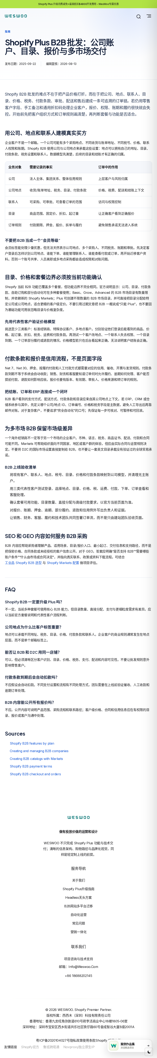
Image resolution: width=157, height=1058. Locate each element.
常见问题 (78, 923)
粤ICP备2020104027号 (53, 1040)
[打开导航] (149, 16)
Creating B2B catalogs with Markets (36, 759)
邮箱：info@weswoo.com (78, 967)
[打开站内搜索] (139, 16)
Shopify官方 (30, 1047)
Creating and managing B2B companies (39, 751)
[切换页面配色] (149, 1052)
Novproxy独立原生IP (79, 1047)
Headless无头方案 (78, 897)
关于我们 (78, 880)
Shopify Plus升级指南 (78, 889)
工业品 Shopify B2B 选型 (23, 563)
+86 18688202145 (78, 976)
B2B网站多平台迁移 (78, 906)
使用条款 (89, 1040)
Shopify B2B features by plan (32, 743)
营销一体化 (79, 932)
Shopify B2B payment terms (31, 766)
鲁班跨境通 (51, 1047)
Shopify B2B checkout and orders (35, 774)
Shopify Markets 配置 (63, 563)
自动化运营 (79, 915)
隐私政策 (76, 1040)
